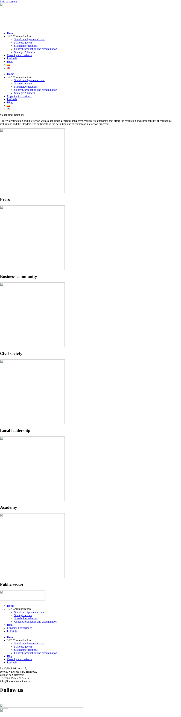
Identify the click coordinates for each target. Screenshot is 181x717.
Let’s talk (12, 58)
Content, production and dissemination (35, 48)
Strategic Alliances (24, 52)
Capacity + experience (19, 55)
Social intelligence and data (29, 39)
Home (10, 33)
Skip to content (8, 1)
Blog (10, 61)
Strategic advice (23, 42)
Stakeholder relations (25, 45)
